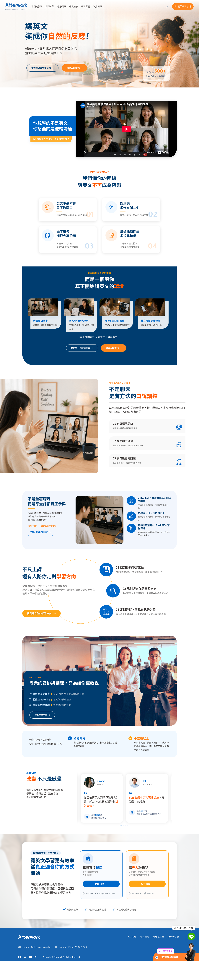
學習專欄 (85, 6)
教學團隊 (61, 6)
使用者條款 (173, 936)
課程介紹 (49, 6)
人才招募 (132, 936)
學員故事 (73, 6)
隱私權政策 (158, 936)
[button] (121, 825)
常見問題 (97, 6)
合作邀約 (144, 936)
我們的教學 (36, 6)
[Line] (191, 936)
